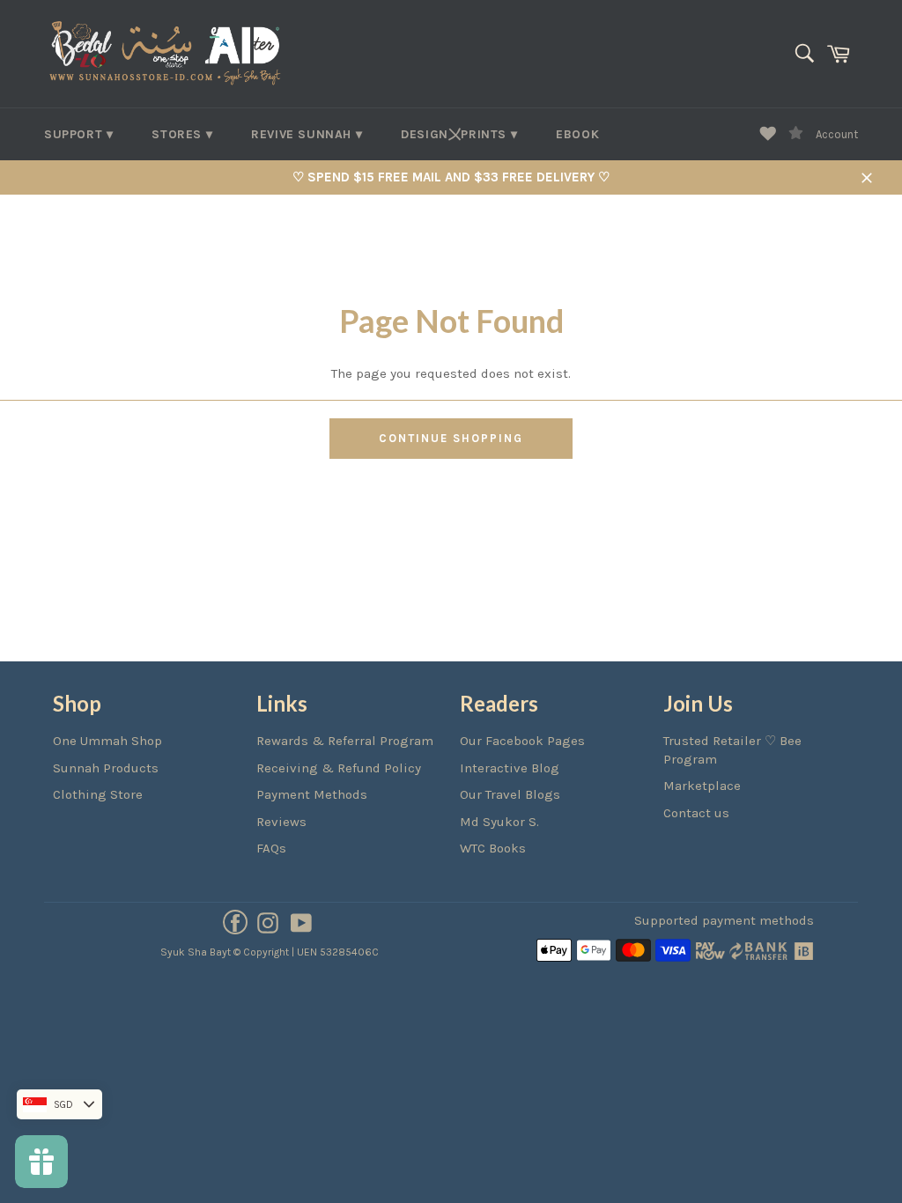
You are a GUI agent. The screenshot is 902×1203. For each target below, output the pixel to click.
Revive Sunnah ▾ (306, 134)
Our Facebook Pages (522, 741)
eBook (577, 134)
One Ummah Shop (107, 741)
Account (837, 134)
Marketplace (702, 785)
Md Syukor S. (499, 822)
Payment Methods (311, 794)
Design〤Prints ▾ (459, 134)
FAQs (271, 848)
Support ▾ (78, 134)
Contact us (696, 813)
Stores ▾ (182, 134)
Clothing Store (98, 794)
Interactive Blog (509, 768)
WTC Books (493, 848)
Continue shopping (450, 438)
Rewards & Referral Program (344, 741)
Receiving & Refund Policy (338, 768)
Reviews (281, 822)
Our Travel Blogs (510, 794)
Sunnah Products (106, 768)
